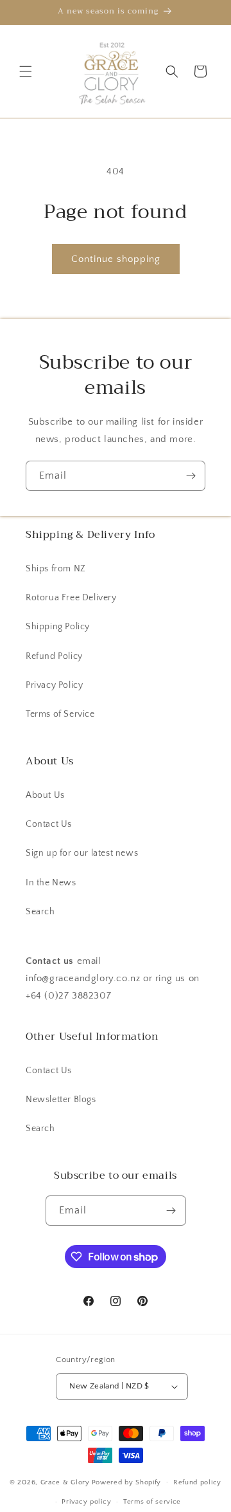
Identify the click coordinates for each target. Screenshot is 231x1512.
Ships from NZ (56, 569)
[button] (26, 71)
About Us (45, 795)
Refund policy (197, 1482)
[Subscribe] (190, 476)
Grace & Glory (65, 1482)
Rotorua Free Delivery (71, 598)
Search (40, 912)
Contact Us (49, 824)
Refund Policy (54, 656)
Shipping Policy (58, 627)
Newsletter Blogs (61, 1099)
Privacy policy (86, 1502)
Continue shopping (115, 259)
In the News (51, 883)
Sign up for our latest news (82, 853)
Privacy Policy (54, 685)
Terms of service (152, 1502)
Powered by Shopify (127, 1482)
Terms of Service (60, 714)
